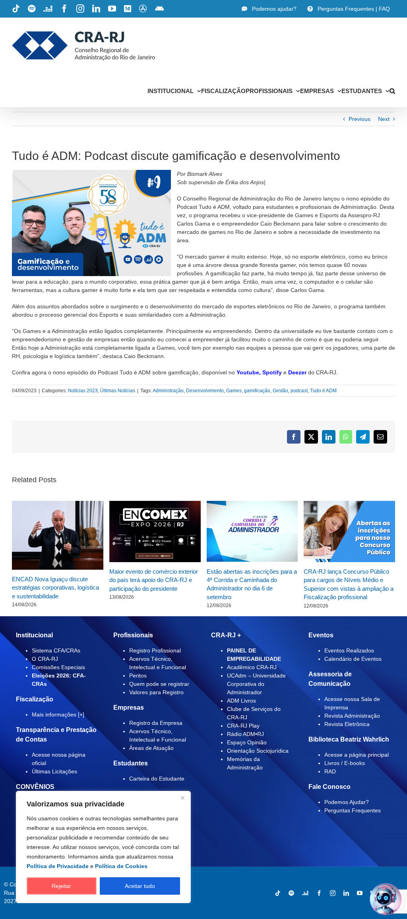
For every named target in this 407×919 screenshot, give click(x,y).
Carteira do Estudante (156, 778)
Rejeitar (61, 886)
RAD (330, 771)
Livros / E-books (344, 763)
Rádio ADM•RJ (245, 734)
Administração (168, 390)
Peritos (138, 675)
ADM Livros (241, 700)
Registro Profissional (155, 650)
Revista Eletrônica (347, 724)
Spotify (272, 372)
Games (234, 390)
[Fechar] (182, 797)
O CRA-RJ (45, 659)
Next (384, 119)
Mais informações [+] (58, 714)
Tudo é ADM (323, 390)
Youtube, (248, 372)
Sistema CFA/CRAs (56, 650)
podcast (299, 390)
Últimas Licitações (54, 771)
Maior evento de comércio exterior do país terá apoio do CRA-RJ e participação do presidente (153, 580)
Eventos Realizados (349, 650)
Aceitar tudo (140, 886)
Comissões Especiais (58, 667)
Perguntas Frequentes (352, 810)
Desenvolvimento (205, 390)
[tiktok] (278, 893)
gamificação (257, 390)
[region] (103, 847)
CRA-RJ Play (243, 725)
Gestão (280, 390)
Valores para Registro (156, 692)
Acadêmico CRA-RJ (252, 667)
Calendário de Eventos (353, 659)
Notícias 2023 (83, 390)
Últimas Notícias (117, 390)
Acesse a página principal (356, 755)
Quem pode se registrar (159, 684)
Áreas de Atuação (151, 748)
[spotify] (291, 893)
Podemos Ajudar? (346, 802)
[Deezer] (305, 893)
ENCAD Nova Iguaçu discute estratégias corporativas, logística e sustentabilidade (55, 588)
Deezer (297, 372)
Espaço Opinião (247, 742)
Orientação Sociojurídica (258, 751)
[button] (392, 90)
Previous (359, 119)
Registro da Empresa (155, 723)
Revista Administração (352, 716)
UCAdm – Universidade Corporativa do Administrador (256, 683)
